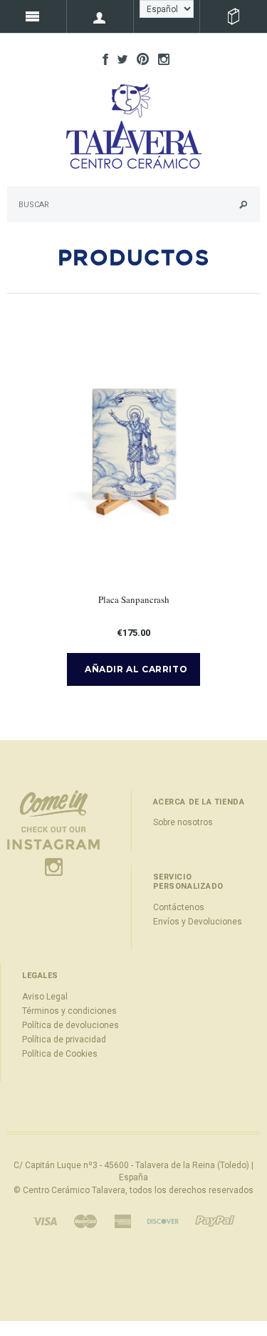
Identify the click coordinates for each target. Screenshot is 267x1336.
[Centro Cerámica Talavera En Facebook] (101, 59)
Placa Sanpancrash (133, 599)
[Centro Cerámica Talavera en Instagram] (160, 59)
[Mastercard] (85, 1220)
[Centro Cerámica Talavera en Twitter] (118, 59)
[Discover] (163, 1220)
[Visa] (45, 1220)
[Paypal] (215, 1220)
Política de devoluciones (70, 1025)
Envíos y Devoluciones (197, 922)
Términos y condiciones (69, 1011)
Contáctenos (178, 907)
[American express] (122, 1220)
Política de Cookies (60, 1054)
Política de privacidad (64, 1040)
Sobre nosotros (183, 822)
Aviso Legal (45, 997)
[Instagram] (53, 832)
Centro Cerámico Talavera (74, 1190)
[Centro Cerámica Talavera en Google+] (139, 59)
